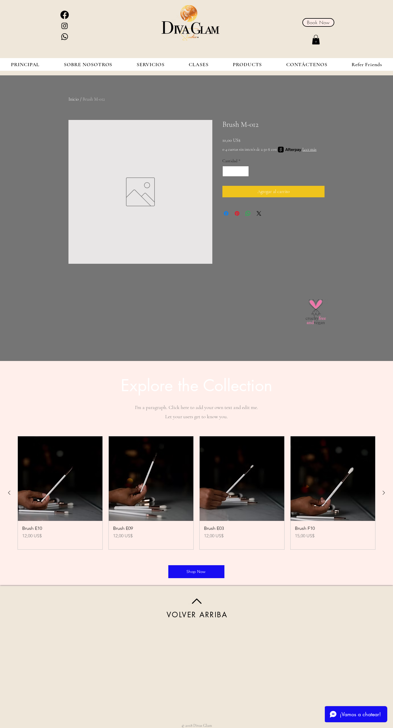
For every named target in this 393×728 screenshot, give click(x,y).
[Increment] (244, 171)
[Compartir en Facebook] (226, 213)
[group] (196, 493)
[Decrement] (226, 171)
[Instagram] (64, 26)
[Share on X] (258, 213)
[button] (316, 39)
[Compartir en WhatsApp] (248, 213)
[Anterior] (9, 492)
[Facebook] (64, 15)
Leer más (309, 149)
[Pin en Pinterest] (237, 213)
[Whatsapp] (64, 37)
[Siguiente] (383, 492)
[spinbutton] (235, 171)
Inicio (73, 99)
